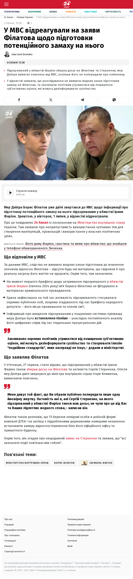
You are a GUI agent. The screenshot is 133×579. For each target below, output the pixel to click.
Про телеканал (12, 535)
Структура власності (14, 551)
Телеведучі (10, 540)
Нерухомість (113, 11)
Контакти (72, 540)
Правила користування (79, 524)
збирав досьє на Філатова (47, 369)
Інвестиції (90, 11)
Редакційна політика (14, 530)
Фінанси (71, 11)
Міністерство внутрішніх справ (101, 223)
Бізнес (53, 11)
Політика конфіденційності (81, 530)
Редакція (9, 524)
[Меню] (6, 4)
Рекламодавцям (75, 519)
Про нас (8, 519)
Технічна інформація (77, 535)
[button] (19, 100)
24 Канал (9, 17)
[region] (29, 489)
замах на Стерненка (82, 438)
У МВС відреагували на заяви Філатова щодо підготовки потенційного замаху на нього (81, 17)
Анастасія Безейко (22, 54)
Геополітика (12, 11)
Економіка (34, 11)
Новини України (25, 17)
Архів (70, 546)
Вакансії (8, 546)
